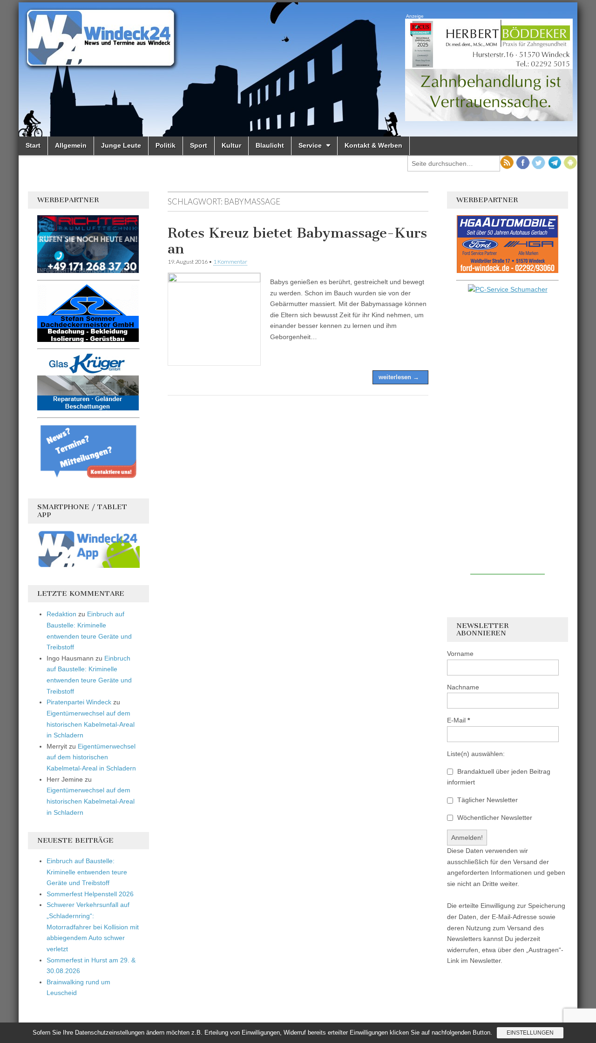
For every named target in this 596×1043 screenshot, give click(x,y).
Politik (166, 145)
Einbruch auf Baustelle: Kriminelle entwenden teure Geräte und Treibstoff (87, 871)
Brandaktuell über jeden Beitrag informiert (498, 777)
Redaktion (61, 614)
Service (310, 145)
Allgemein (71, 145)
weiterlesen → (399, 377)
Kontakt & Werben (373, 145)
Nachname (463, 687)
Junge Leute (121, 145)
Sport (198, 145)
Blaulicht (270, 145)
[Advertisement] (507, 434)
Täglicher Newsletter (486, 800)
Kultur (231, 145)
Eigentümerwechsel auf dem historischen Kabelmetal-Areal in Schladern (91, 724)
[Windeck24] (298, 69)
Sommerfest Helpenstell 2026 (90, 894)
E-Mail (458, 720)
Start (33, 145)
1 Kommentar (230, 261)
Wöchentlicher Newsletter (493, 817)
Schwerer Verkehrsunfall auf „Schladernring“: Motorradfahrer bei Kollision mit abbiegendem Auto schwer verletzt (93, 927)
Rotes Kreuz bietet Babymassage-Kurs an (297, 241)
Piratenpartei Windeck (79, 702)
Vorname (460, 653)
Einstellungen (530, 1032)
